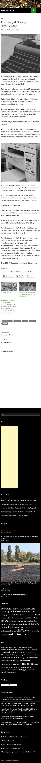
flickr (9, 618)
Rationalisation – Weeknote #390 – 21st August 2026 (18, 500)
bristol (28, 649)
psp (32, 627)
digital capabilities (16, 655)
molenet (27, 663)
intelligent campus (11, 657)
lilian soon (9, 660)
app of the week (13, 611)
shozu (9, 670)
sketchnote (15, 670)
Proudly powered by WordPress (10, 760)
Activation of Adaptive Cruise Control (13, 737)
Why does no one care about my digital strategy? (16, 699)
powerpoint (30, 667)
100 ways (5, 608)
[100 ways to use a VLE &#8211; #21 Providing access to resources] (27, 286)
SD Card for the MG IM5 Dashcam (12, 744)
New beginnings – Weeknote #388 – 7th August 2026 (18, 512)
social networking (7, 631)
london (15, 660)
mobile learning (6, 664)
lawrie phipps (32, 657)
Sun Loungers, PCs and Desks (22, 724)
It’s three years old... (7, 589)
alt (11, 609)
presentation (25, 627)
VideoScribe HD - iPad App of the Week (14, 594)
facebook (4, 618)
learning (33, 621)
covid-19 (16, 652)
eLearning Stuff (7, 10)
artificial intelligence (7, 649)
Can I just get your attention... (10, 531)
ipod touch (13, 621)
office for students (12, 667)
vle (2, 18)
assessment (26, 612)
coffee (9, 615)
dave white (30, 652)
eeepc (37, 655)
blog (34, 612)
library (3, 660)
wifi (33, 669)
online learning (22, 667)
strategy (22, 670)
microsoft (27, 660)
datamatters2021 (28, 615)
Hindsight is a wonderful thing (23, 705)
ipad (35, 617)
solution (5, 323)
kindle (28, 621)
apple (3, 611)
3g (17, 647)
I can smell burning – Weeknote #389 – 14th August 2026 (19, 508)
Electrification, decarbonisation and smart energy (17, 504)
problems (32, 321)
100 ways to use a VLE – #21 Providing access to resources (27, 294)
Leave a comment (23, 30)
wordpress (12, 672)
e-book (36, 614)
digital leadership (7, 321)
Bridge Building (18, 718)
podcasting (16, 627)
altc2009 (26, 609)
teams (27, 670)
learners (25, 321)
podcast (9, 626)
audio (31, 611)
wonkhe (5, 672)
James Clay (15, 30)
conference (18, 614)
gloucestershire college (19, 618)
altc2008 (21, 609)
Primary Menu (38, 10)
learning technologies (8, 624)
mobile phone (17, 664)
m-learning (21, 624)
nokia (3, 627)
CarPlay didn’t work (7, 740)
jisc (18, 620)
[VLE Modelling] (9, 286)
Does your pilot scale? (8, 333)
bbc (16, 649)
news (36, 623)
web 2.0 (3, 635)
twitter (26, 630)
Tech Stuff (6, 732)
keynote (23, 621)
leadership (17, 321)
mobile (29, 624)
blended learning (22, 649)
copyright (34, 649)
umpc (30, 670)
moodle (36, 664)
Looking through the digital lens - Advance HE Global (18, 698)
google (29, 618)
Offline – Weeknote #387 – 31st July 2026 (14, 515)
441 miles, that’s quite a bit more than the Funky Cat (18, 752)
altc (26, 647)
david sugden (6, 655)
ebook (33, 655)
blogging (4, 615)
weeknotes (14, 634)
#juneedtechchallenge (8, 647)
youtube (24, 635)
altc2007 (15, 609)
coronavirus (7, 652)
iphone (4, 620)
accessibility (22, 647)
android (30, 647)
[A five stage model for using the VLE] (10, 306)
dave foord (22, 652)
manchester (22, 660)
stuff (20, 630)
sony (15, 631)
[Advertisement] (9, 457)
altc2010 (33, 609)
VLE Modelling (6, 292)
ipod (22, 658)
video (33, 631)
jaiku (24, 658)
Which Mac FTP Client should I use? (12, 748)
